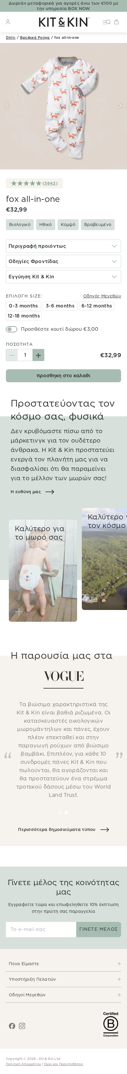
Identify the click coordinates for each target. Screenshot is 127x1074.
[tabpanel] (63, 737)
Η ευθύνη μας (26, 491)
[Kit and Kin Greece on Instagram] (22, 1026)
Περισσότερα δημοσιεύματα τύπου (57, 829)
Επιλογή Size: (24, 296)
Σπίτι (11, 37)
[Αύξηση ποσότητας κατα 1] (38, 355)
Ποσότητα (19, 344)
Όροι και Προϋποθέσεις (63, 1064)
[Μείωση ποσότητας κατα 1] (12, 355)
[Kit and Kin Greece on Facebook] (12, 1026)
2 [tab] (71, 817)
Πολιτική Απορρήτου (23, 1064)
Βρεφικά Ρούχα (35, 37)
